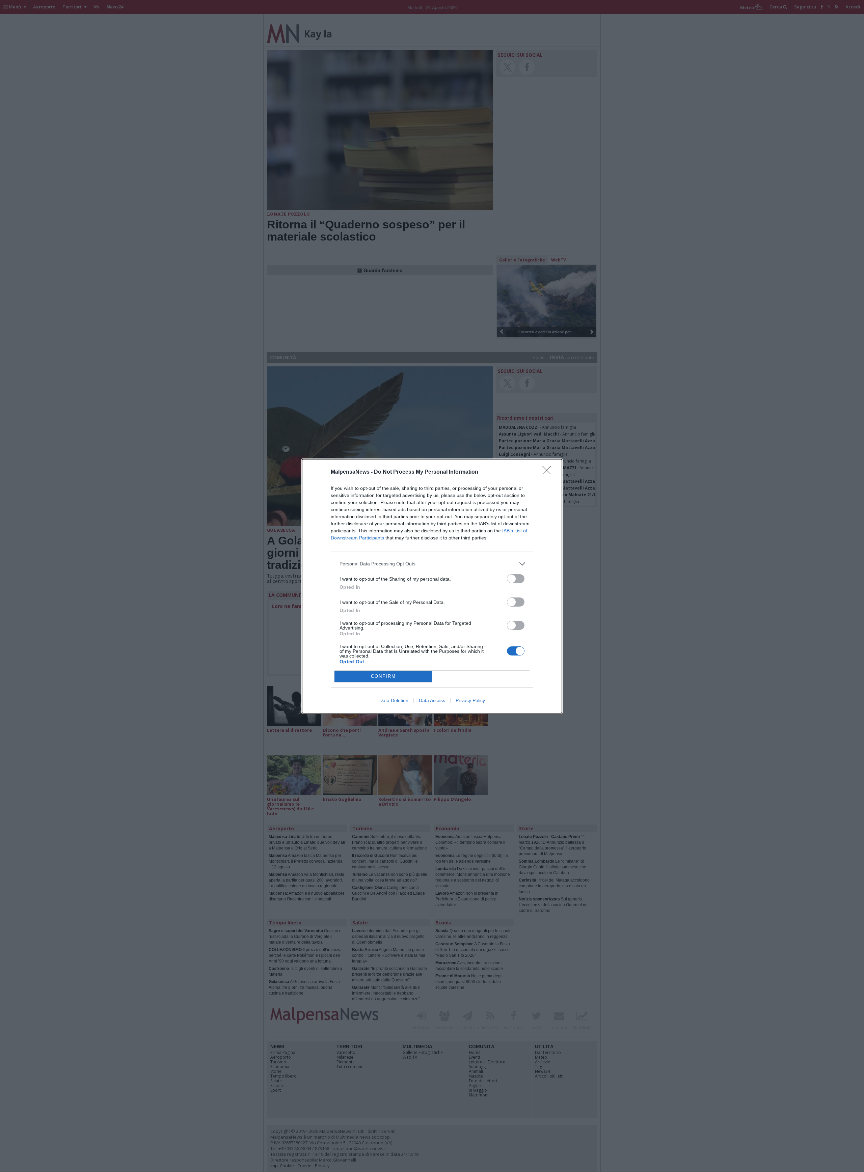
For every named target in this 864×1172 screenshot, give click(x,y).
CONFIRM (383, 676)
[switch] (515, 578)
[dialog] (432, 586)
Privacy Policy (470, 700)
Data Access (432, 700)
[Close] (548, 472)
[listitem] (432, 563)
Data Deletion (393, 700)
